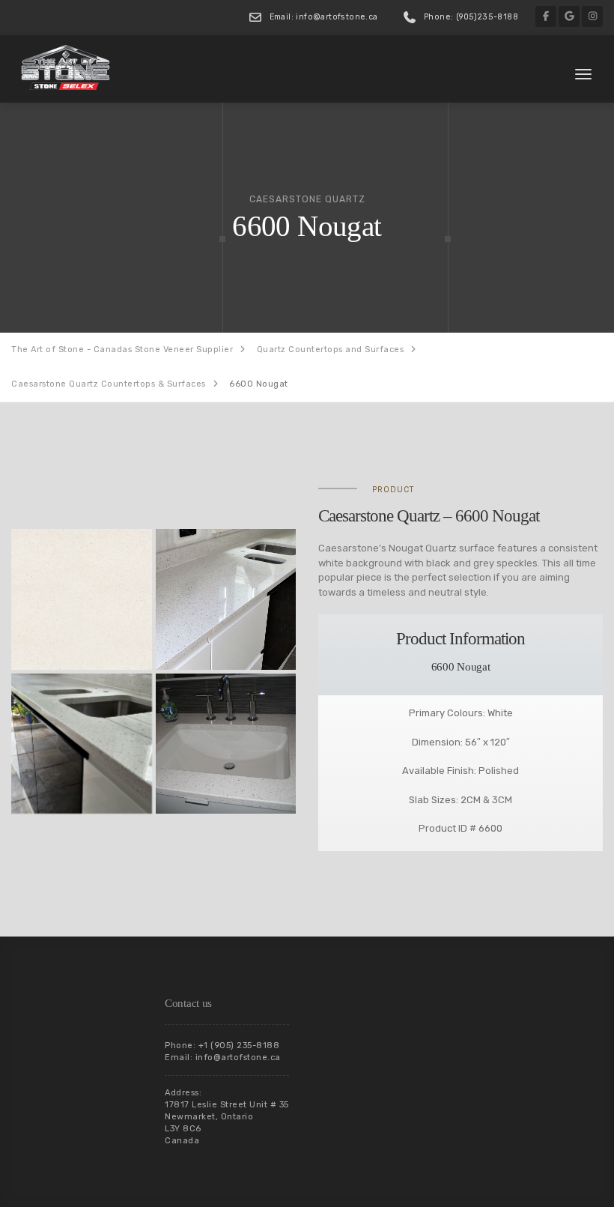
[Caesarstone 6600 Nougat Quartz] (81, 599)
